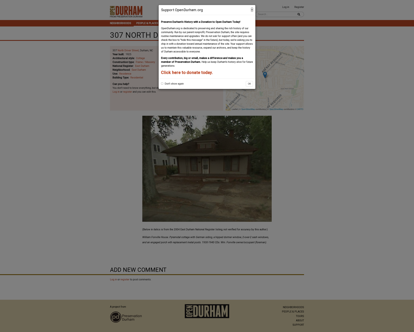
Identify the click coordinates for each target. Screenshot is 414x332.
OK (249, 83)
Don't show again (174, 83)
